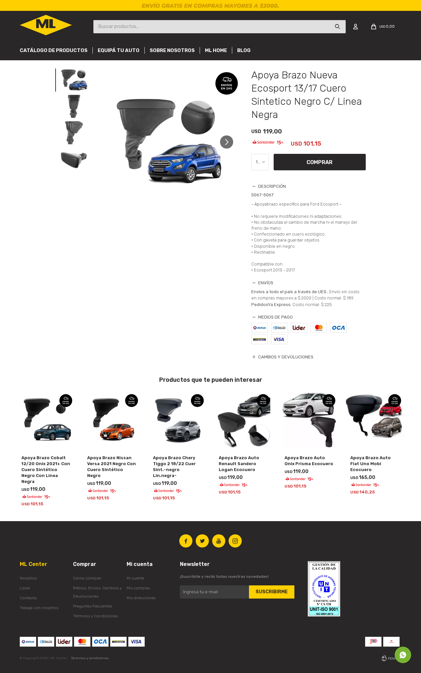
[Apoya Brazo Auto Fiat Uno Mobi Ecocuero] (375, 420)
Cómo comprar (87, 578)
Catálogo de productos (53, 50)
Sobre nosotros (172, 50)
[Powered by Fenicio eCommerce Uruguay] (391, 658)
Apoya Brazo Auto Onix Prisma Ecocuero (309, 460)
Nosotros (28, 578)
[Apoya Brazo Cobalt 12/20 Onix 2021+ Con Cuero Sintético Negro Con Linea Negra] (46, 420)
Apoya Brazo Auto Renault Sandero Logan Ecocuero (239, 463)
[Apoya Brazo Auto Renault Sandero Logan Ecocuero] (243, 420)
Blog (244, 50)
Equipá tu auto (118, 50)
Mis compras (138, 588)
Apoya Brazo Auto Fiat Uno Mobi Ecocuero (370, 463)
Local (25, 588)
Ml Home (216, 50)
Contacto (28, 598)
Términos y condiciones (90, 658)
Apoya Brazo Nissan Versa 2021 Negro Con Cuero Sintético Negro (111, 466)
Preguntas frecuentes (92, 606)
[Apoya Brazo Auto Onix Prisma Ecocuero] (309, 420)
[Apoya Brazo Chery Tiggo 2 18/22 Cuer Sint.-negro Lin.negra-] (177, 420)
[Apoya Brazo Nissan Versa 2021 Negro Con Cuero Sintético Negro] (111, 420)
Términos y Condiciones (95, 616)
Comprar (320, 162)
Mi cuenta (135, 578)
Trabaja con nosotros (39, 607)
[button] (229, 141)
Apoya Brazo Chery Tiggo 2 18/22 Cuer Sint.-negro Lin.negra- (174, 466)
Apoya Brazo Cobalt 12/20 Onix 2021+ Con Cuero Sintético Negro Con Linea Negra (45, 469)
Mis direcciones (141, 598)
